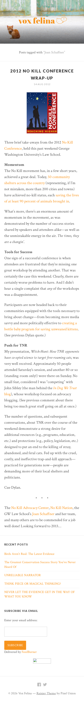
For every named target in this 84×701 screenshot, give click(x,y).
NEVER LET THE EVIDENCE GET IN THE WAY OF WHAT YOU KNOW (39, 594)
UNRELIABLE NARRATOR (22, 575)
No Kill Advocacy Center (30, 507)
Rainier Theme (46, 693)
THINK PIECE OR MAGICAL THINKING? (32, 584)
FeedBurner (29, 652)
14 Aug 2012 (42, 84)
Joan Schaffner (43, 513)
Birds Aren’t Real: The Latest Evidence (29, 554)
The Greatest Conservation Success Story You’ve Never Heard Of (40, 564)
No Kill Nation (61, 507)
